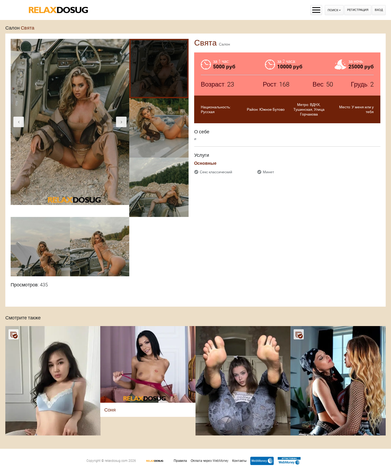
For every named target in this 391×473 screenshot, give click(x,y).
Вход (379, 10)
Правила (180, 461)
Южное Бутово (272, 109)
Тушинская (302, 109)
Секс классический (216, 172)
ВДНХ (315, 104)
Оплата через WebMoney (209, 461)
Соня (110, 410)
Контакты (239, 461)
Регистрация (357, 10)
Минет (268, 172)
